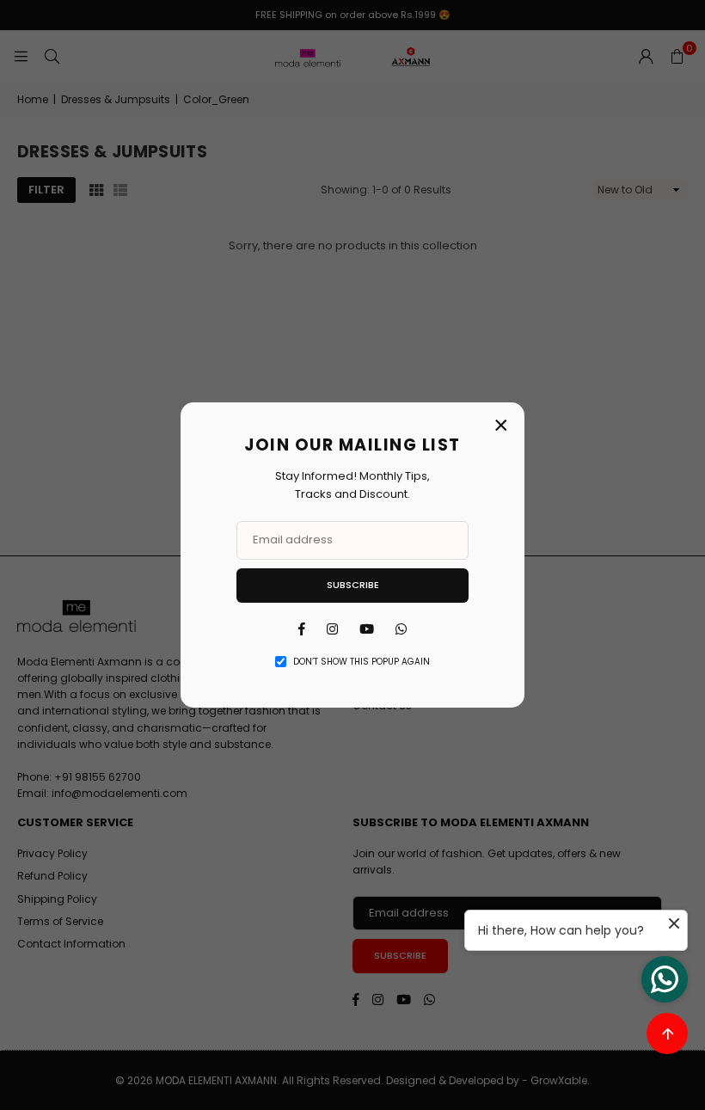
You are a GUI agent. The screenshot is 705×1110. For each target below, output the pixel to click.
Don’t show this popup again (361, 661)
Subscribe (353, 585)
